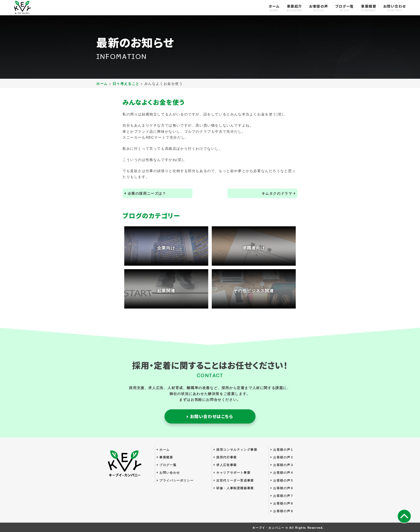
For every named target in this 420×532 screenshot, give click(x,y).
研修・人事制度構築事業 (234, 488)
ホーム (274, 8)
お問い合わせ (394, 8)
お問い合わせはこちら (211, 416)
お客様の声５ (283, 480)
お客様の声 (318, 8)
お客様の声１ (283, 449)
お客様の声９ (283, 511)
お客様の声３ (283, 464)
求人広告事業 (226, 464)
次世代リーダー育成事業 (234, 480)
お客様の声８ (283, 503)
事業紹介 (294, 8)
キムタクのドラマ (277, 193)
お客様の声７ (283, 495)
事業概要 (368, 8)
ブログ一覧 (344, 8)
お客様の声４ (283, 472)
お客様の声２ (283, 457)
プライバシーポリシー (176, 480)
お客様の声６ (283, 488)
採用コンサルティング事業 (236, 449)
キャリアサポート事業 (232, 472)
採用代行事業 (226, 457)
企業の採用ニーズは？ (147, 193)
